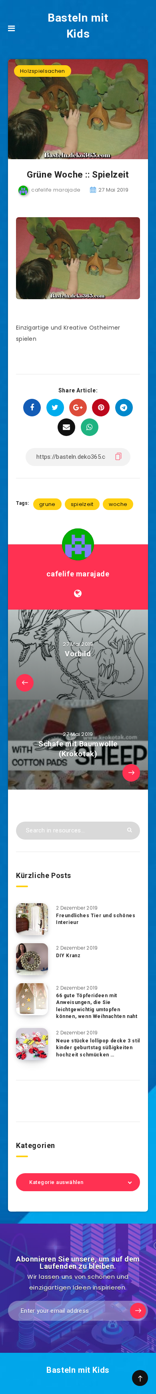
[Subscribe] (138, 1311)
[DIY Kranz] (32, 959)
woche (118, 504)
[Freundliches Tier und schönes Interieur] (32, 919)
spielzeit (82, 504)
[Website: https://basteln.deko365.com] (78, 594)
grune (47, 504)
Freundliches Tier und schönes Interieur (95, 919)
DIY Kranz (68, 955)
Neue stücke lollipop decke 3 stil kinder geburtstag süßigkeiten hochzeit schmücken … (98, 1048)
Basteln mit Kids (78, 25)
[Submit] (129, 829)
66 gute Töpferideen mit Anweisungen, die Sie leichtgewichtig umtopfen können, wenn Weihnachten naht (96, 1006)
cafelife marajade (77, 574)
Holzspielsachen (42, 71)
